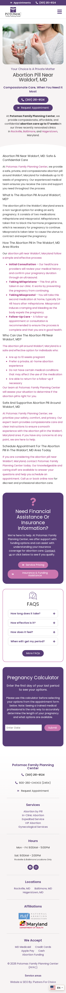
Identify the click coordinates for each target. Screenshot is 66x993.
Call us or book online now (37, 478)
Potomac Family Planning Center (27, 166)
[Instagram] (36, 867)
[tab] (33, 613)
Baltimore (29, 131)
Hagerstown (49, 131)
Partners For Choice (44, 982)
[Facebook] (30, 867)
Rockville (16, 131)
